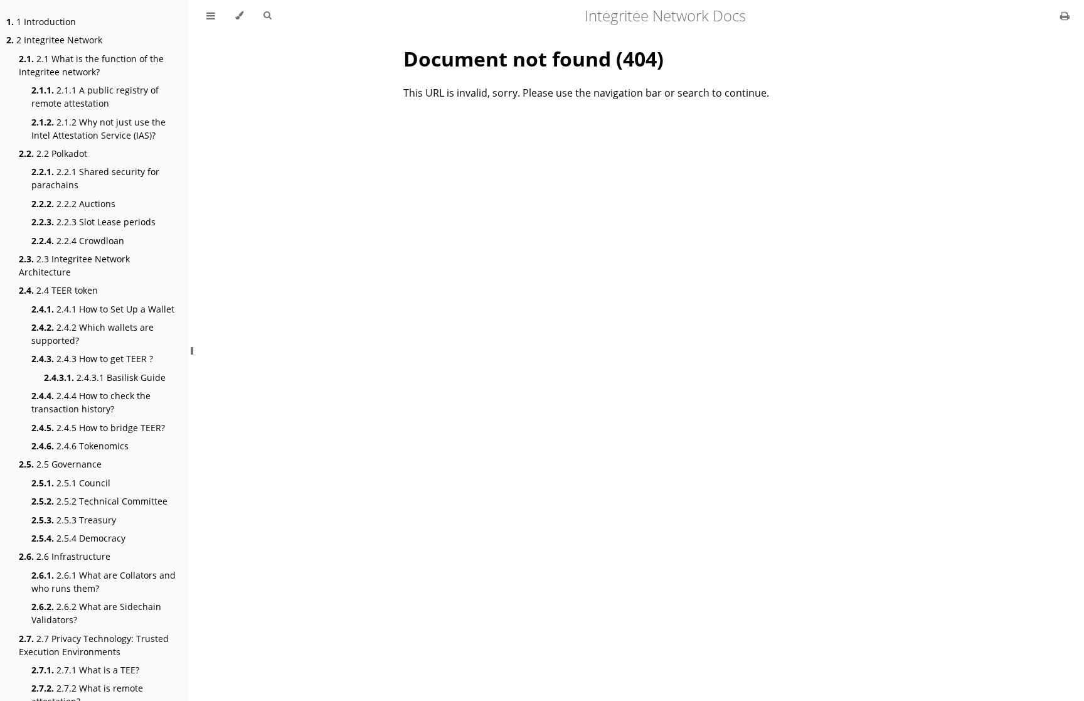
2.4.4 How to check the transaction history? (91, 402)
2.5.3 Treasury (73, 520)
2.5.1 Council (70, 483)
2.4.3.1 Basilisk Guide (105, 377)
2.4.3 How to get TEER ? (92, 359)
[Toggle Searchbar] (267, 15)
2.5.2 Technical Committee (99, 501)
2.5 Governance (60, 464)
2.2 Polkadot (53, 153)
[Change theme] (239, 15)
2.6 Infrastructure (64, 556)
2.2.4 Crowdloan (77, 241)
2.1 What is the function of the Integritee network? (91, 65)
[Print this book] (1065, 16)
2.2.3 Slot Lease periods (93, 222)
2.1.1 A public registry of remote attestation (95, 96)
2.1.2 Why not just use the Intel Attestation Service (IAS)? (98, 128)
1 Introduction (41, 22)
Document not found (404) (533, 58)
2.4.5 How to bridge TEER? (98, 428)
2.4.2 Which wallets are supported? (92, 333)
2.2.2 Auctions (73, 204)
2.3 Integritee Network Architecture (74, 265)
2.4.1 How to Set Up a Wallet (102, 309)
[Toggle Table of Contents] (210, 15)
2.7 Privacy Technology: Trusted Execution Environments (94, 645)
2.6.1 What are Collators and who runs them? (103, 581)
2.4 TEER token (58, 290)
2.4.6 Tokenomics (80, 446)
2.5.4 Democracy (78, 538)
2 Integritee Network (54, 40)
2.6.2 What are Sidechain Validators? (96, 613)
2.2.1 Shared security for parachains (95, 178)
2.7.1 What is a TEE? (85, 670)
